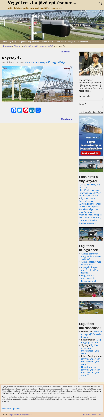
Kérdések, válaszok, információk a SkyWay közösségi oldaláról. (90, 193)
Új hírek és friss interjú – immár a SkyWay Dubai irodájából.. (90, 220)
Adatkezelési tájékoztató (11, 408)
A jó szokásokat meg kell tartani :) (91, 263)
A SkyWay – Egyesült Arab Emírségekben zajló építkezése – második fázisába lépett (90, 210)
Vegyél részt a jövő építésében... (21, 415)
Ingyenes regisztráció (29, 41)
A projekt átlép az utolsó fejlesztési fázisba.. (89, 270)
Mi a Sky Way (9, 41)
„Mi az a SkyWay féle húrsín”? (89, 186)
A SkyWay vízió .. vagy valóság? (38, 46)
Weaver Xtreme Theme (93, 415)
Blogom (71, 41)
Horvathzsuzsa (88, 367)
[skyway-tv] (37, 86)
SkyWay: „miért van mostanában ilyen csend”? (90, 349)
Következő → (66, 51)
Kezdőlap (7, 46)
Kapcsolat (83, 41)
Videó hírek (47, 41)
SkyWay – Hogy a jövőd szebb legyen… (91, 334)
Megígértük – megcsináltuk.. (88, 277)
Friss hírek (61, 41)
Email (82, 104)
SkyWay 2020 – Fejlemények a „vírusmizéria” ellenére (90, 201)
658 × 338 (29, 62)
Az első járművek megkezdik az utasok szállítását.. (91, 256)
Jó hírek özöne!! (88, 280)
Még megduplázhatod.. (91, 341)
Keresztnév (85, 96)
